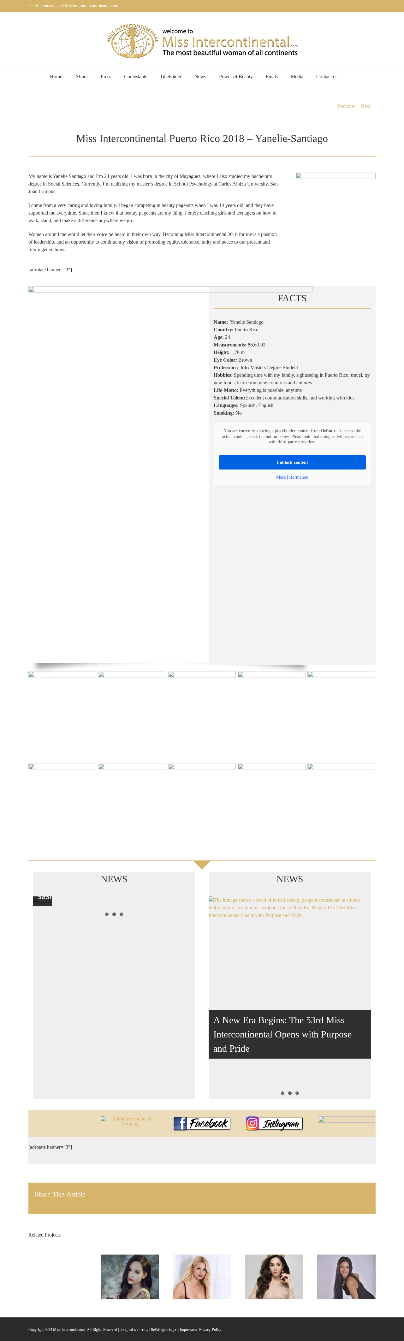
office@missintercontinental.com (88, 5)
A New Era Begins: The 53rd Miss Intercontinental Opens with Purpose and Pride (282, 1034)
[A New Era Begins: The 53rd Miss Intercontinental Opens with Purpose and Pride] (290, 997)
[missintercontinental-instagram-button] (274, 1118)
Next (366, 106)
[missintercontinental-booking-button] (130, 1118)
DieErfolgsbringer (162, 1329)
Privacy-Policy (210, 1329)
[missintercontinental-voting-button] (346, 1118)
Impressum (188, 1329)
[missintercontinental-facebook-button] (202, 1118)
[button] (352, 76)
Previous (346, 106)
